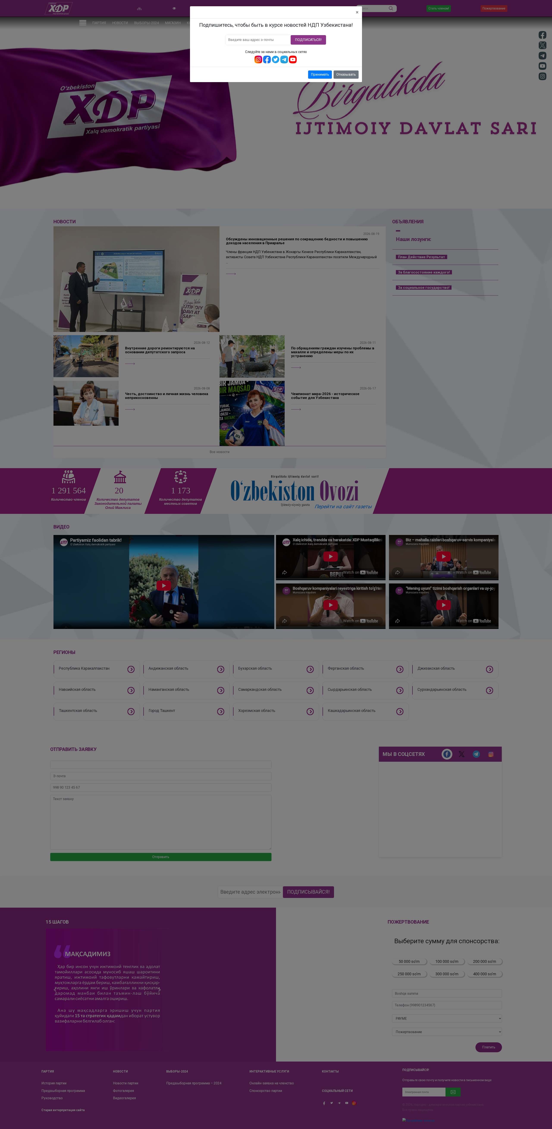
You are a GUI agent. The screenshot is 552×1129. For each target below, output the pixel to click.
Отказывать (346, 74)
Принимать (320, 74)
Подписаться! (308, 40)
